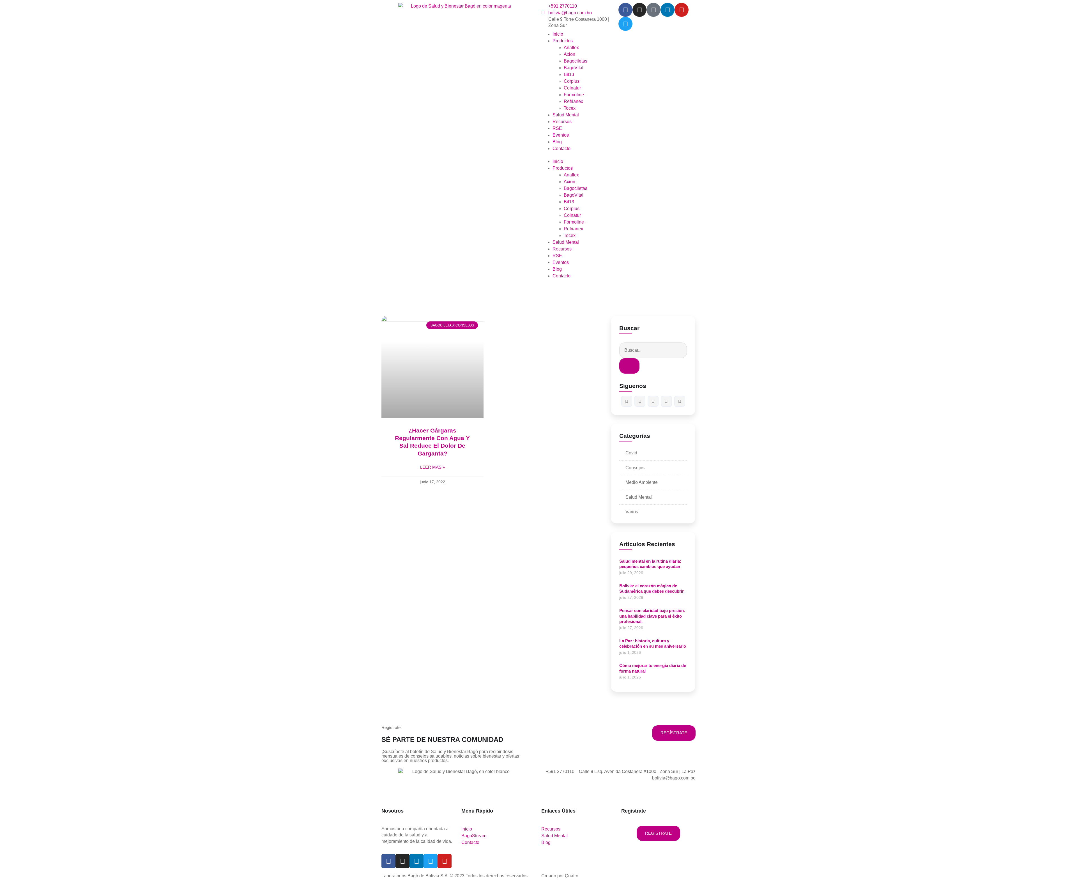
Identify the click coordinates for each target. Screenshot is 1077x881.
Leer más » (432, 467)
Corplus (571, 81)
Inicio (558, 34)
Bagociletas (575, 61)
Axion (569, 54)
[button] (579, 155)
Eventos (561, 135)
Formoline (574, 94)
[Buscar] (629, 366)
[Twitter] (625, 24)
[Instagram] (639, 10)
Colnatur (572, 88)
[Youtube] (682, 10)
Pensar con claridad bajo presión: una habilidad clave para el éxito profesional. (652, 616)
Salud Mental (566, 114)
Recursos (562, 121)
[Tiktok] (653, 10)
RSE (557, 128)
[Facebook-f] (625, 10)
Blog (557, 141)
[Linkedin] (668, 10)
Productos (563, 40)
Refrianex (573, 101)
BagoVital (573, 67)
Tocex (570, 108)
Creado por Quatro (559, 875)
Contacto (561, 148)
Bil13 (569, 74)
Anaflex (571, 47)
